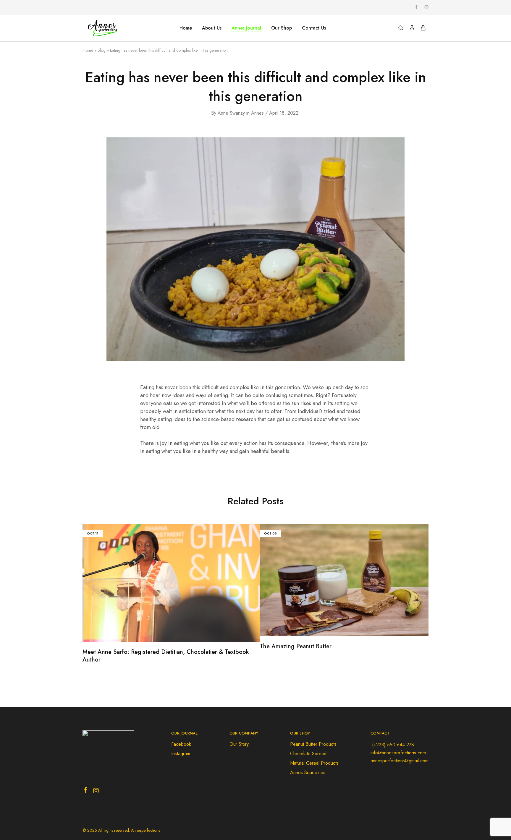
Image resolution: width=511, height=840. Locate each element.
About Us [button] (211, 28)
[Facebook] (85, 791)
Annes (257, 113)
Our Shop (281, 28)
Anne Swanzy (231, 113)
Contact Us (314, 28)
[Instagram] (96, 791)
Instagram (180, 753)
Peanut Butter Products (313, 744)
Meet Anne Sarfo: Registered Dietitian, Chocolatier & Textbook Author (166, 656)
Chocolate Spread (308, 753)
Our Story (239, 744)
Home (186, 28)
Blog (102, 50)
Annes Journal (246, 28)
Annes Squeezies (307, 772)
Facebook (181, 744)
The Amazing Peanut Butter (295, 646)
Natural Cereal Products (314, 763)
